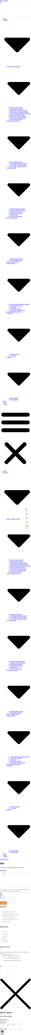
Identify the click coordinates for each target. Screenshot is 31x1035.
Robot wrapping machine (16, 109)
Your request (3, 1029)
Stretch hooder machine (16, 162)
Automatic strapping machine (17, 210)
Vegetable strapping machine (17, 209)
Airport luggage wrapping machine (19, 112)
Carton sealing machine (16, 305)
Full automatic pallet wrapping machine (20, 113)
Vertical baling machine (16, 260)
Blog (4, 401)
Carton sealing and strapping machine (20, 304)
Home (5, 18)
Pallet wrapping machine (16, 107)
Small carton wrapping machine (18, 116)
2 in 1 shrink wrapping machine (18, 166)
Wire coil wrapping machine (17, 115)
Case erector (13, 307)
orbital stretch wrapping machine (18, 110)
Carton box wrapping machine (18, 118)
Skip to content (4, 0)
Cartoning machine (15, 354)
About (5, 402)
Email (1, 1023)
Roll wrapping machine (16, 119)
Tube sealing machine (15, 308)
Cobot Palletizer (14, 398)
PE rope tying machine (16, 216)
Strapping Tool (14, 215)
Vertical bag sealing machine (17, 310)
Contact (5, 404)
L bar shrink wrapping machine (18, 165)
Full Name (3, 1019)
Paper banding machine (16, 212)
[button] (15, 437)
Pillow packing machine (13, 261)
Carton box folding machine (14, 311)
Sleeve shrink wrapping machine (18, 163)
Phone (2, 1021)
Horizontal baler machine (16, 258)
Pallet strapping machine (16, 213)
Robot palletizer (14, 399)
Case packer (13, 355)
